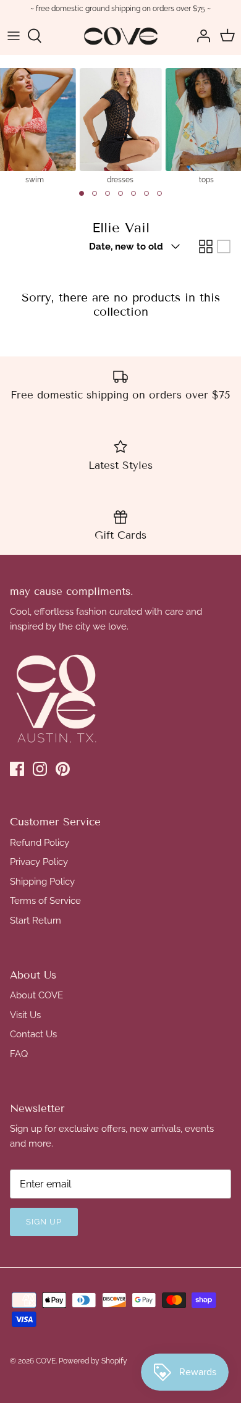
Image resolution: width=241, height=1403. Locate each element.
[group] (120, 125)
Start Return (35, 920)
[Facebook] (17, 769)
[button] (81, 193)
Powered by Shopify (93, 1361)
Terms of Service (45, 900)
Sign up (44, 1221)
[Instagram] (40, 769)
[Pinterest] (63, 769)
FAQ (19, 1054)
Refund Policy (39, 842)
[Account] (200, 35)
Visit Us (25, 1015)
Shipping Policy (42, 881)
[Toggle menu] (13, 35)
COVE (46, 1361)
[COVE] (120, 36)
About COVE (36, 995)
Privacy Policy (39, 861)
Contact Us (33, 1034)
